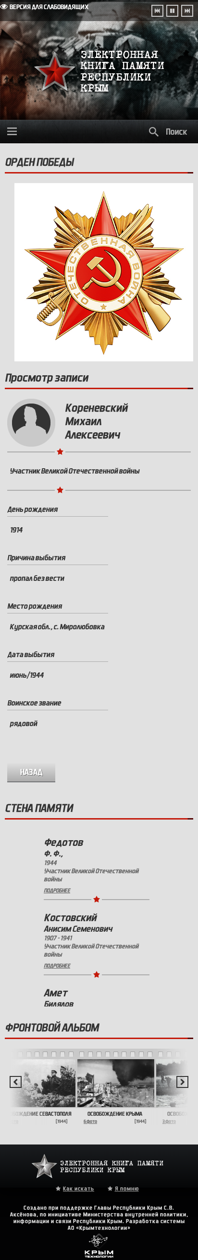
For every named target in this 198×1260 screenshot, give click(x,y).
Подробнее (57, 890)
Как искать (78, 1188)
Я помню (127, 1188)
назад (31, 772)
